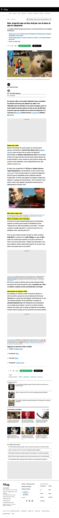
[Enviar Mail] (8, 87)
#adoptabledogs (11, 217)
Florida (10, 13)
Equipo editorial (6, 487)
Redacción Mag (14, 87)
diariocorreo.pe (45, 511)
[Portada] (6, 486)
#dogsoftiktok (40, 342)
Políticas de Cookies (26, 488)
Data (50, 489)
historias (40, 377)
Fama (41, 493)
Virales (42, 497)
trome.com (38, 511)
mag (13, 513)
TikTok (20, 377)
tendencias (26, 377)
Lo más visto (12, 382)
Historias (42, 501)
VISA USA (41, 13)
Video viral (33, 377)
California (15, 13)
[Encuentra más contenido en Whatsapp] (15, 46)
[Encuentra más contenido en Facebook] (9, 46)
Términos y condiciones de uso (28, 483)
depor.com (30, 511)
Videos (50, 486)
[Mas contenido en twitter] (29, 500)
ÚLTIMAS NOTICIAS (13, 444)
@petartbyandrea (11, 215)
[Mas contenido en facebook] (26, 500)
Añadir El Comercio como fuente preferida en (39, 19)
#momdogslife (33, 279)
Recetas (51, 497)
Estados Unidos (13, 377)
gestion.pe (24, 511)
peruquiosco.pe (6, 513)
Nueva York (24, 13)
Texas (19, 13)
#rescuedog (39, 216)
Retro (50, 493)
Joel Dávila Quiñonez (15, 93)
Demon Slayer (47, 13)
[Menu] (2, 9)
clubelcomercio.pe (15, 511)
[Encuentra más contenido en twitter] (12, 46)
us (41, 489)
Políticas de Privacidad (26, 486)
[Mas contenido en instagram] (32, 500)
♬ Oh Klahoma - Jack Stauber (22, 217)
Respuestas (43, 486)
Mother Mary (35, 13)
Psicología (30, 13)
